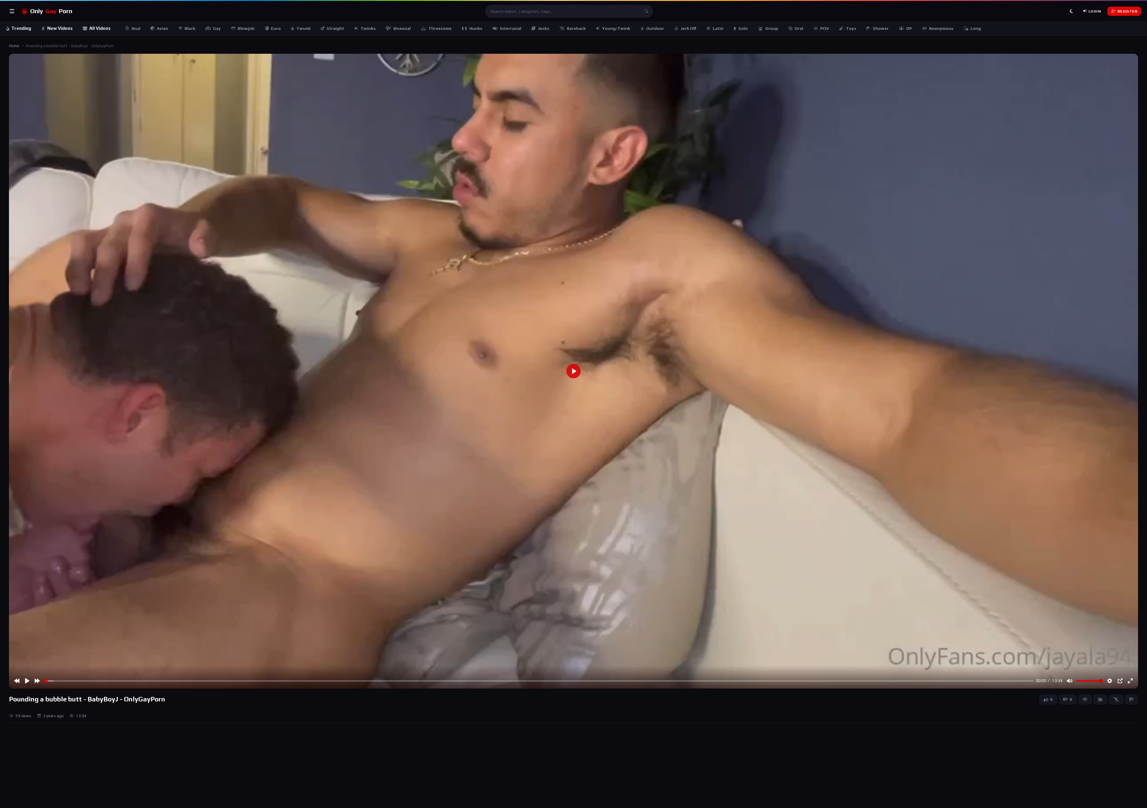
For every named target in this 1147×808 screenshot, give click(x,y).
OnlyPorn (51, 11)
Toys (851, 28)
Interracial (510, 28)
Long (975, 28)
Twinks (368, 28)
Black (190, 28)
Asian (162, 28)
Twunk (303, 28)
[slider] (538, 681)
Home (14, 46)
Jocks (543, 28)
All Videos (100, 28)
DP (909, 28)
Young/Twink (616, 28)
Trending (21, 28)
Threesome (440, 28)
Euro (276, 28)
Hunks (475, 28)
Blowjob (246, 28)
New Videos (60, 28)
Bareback (576, 28)
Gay (217, 28)
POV (824, 28)
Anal (135, 28)
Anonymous (941, 28)
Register (1127, 11)
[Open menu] (12, 11)
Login (1094, 11)
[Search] (646, 11)
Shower (881, 28)
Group (771, 28)
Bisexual (402, 28)
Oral (799, 28)
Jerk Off (688, 28)
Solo (743, 28)
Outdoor (655, 28)
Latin (718, 28)
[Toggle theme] (1071, 11)
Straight (335, 28)
